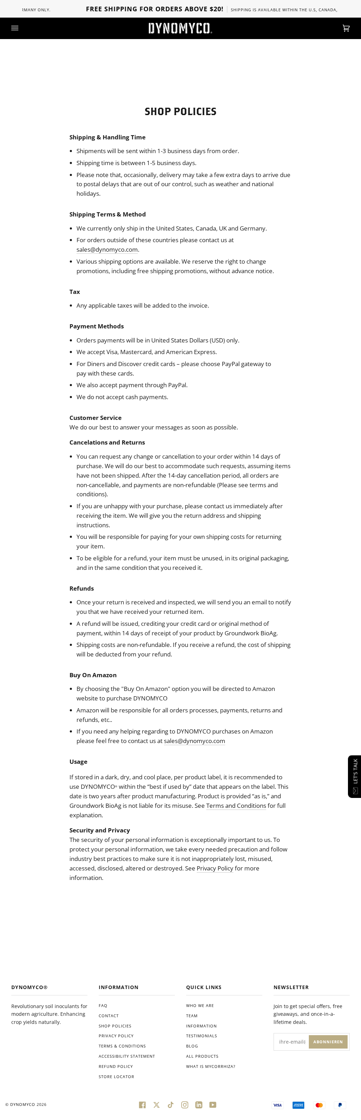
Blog (192, 1046)
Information (201, 1025)
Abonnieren (328, 1041)
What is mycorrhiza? (210, 1066)
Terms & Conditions (122, 1046)
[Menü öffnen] (21, 28)
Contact (109, 1015)
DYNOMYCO (22, 1104)
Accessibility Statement (127, 1056)
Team (192, 1015)
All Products (202, 1056)
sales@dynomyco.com (107, 249)
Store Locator (116, 1076)
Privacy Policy (215, 868)
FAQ (103, 1005)
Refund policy (116, 1066)
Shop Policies (115, 1025)
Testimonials (201, 1035)
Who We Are (200, 1005)
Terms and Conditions (236, 805)
